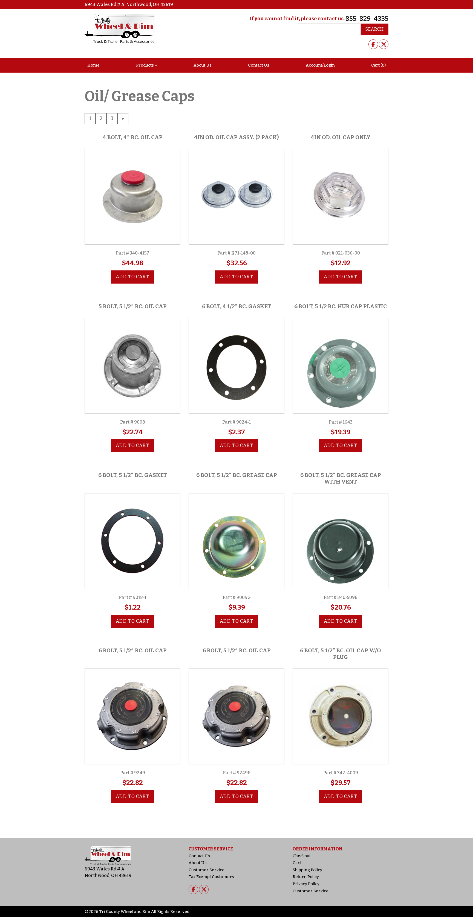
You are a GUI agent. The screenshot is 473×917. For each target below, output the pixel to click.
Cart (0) (378, 65)
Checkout (302, 855)
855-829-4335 (366, 18)
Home (93, 65)
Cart (297, 862)
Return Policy (306, 876)
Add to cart (132, 277)
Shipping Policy (307, 869)
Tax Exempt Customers (211, 876)
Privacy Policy (306, 883)
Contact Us (258, 65)
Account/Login (320, 65)
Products (145, 65)
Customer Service (206, 869)
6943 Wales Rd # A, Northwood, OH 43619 (129, 4)
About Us (203, 65)
